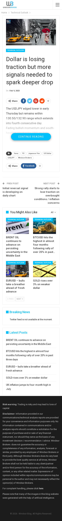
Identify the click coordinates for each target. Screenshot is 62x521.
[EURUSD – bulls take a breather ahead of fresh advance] (17, 269)
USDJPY (11, 158)
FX (23, 153)
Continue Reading (31, 136)
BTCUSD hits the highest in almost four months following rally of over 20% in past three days (29, 355)
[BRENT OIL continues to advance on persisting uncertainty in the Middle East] (17, 226)
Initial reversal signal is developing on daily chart (15, 192)
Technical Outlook (15, 50)
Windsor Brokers (25, 158)
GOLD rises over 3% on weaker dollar (27, 377)
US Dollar (47, 153)
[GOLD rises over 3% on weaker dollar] (44, 269)
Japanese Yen (34, 153)
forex (16, 153)
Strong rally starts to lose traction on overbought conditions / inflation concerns (46, 195)
